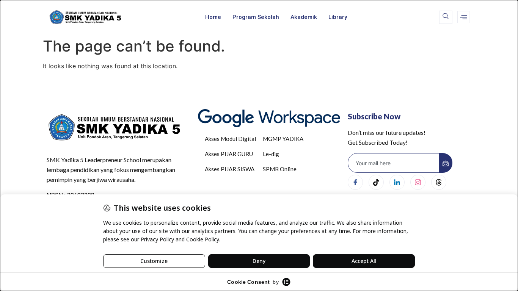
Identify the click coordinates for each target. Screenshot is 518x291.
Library (337, 17)
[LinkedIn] (397, 182)
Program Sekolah (255, 17)
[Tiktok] (376, 182)
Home (213, 17)
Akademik (303, 17)
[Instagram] (417, 182)
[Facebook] (355, 182)
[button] (445, 17)
